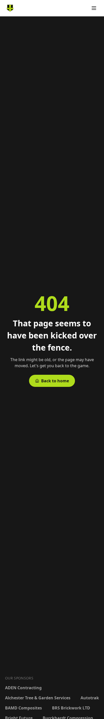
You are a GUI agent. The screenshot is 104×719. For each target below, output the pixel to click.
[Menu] (94, 8)
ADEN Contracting (23, 688)
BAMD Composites (23, 708)
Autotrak (90, 698)
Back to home (55, 381)
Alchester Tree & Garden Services (37, 698)
